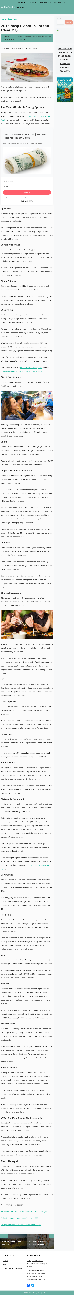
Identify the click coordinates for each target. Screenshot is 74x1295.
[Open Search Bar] (70, 11)
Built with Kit (27, 201)
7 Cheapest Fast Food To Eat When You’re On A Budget (24, 1211)
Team (4, 1264)
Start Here (33, 2)
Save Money (13, 19)
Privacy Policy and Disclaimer (12, 1268)
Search (59, 19)
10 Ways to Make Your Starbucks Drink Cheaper (21, 1225)
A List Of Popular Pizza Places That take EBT (19, 1218)
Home (3, 19)
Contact (5, 1261)
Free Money (21, 2)
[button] (27, 161)
